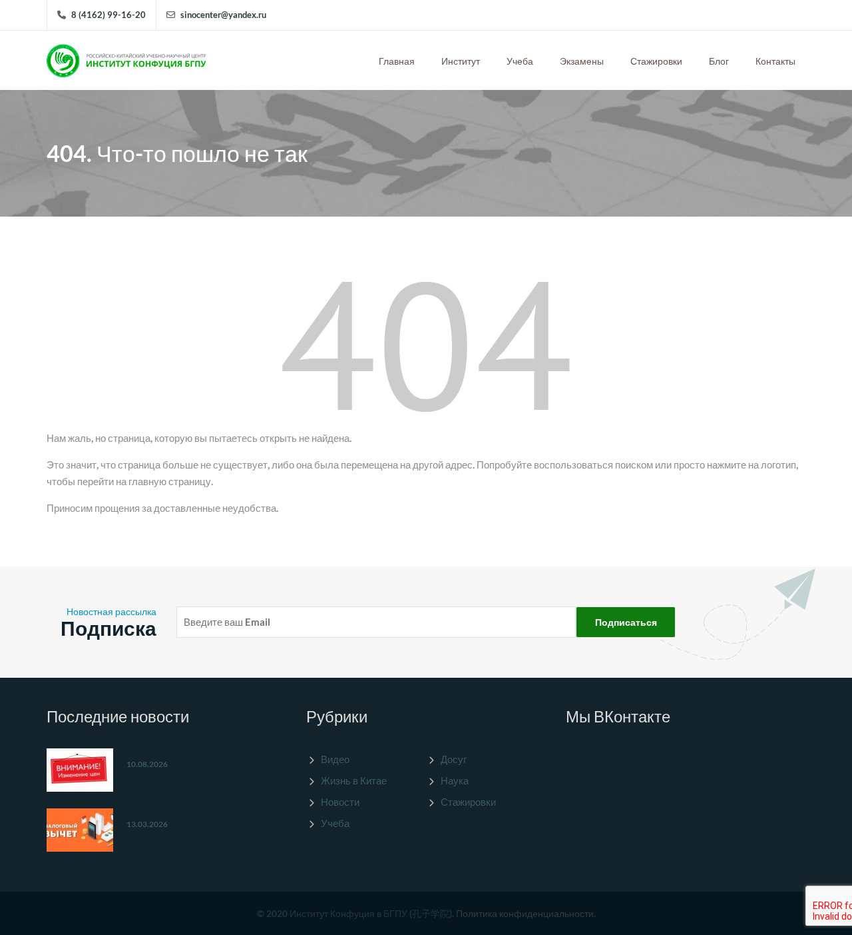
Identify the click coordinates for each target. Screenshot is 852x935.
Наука (455, 780)
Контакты (775, 61)
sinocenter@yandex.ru (223, 14)
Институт (460, 61)
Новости (340, 802)
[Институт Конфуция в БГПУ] (126, 57)
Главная (397, 61)
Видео (335, 759)
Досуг (454, 759)
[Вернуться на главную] (426, 345)
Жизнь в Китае (354, 780)
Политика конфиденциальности (525, 913)
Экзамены (582, 61)
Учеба (520, 61)
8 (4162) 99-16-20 (108, 14)
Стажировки (656, 61)
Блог (719, 61)
